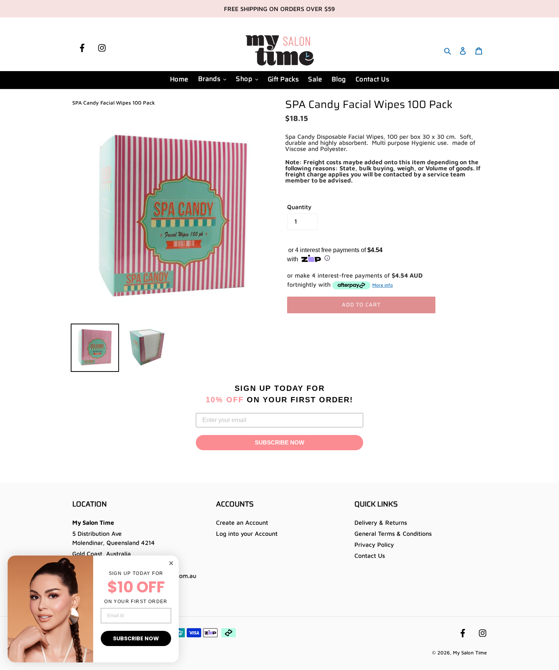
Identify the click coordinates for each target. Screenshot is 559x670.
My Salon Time (470, 652)
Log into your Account (247, 533)
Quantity (299, 206)
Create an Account (242, 522)
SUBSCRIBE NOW (279, 442)
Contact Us (369, 555)
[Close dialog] (171, 563)
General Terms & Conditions (393, 533)
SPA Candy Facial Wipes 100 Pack (113, 103)
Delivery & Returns (380, 522)
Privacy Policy (374, 544)
